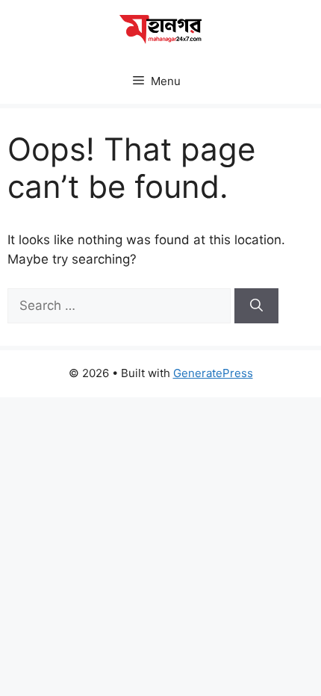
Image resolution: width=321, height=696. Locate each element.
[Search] (256, 306)
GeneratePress (213, 373)
